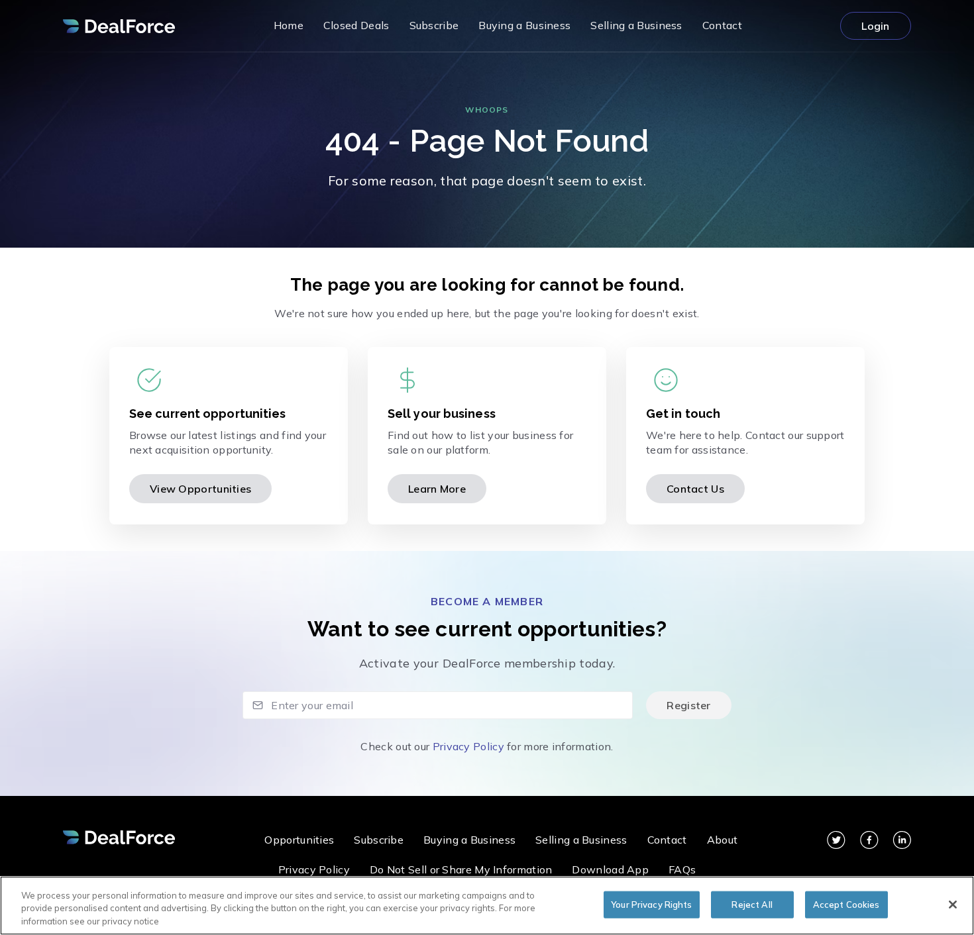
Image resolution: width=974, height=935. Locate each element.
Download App (610, 869)
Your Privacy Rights (651, 904)
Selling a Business (581, 839)
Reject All (751, 904)
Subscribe (379, 839)
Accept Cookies (846, 904)
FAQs (682, 869)
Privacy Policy (468, 746)
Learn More (437, 488)
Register (688, 705)
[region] (487, 905)
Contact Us (695, 488)
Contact (667, 839)
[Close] (952, 904)
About (722, 839)
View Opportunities (200, 488)
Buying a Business (469, 839)
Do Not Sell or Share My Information (461, 869)
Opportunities (299, 839)
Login (875, 25)
